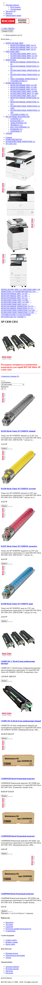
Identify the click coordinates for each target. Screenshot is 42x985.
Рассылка (9, 973)
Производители (12, 953)
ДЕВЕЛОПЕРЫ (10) (18, 123)
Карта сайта (10, 944)
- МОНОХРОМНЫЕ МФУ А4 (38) (19, 293)
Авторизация (15, 9)
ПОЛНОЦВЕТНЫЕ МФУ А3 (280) (24, 93)
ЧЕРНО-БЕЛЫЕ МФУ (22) (11, 289)
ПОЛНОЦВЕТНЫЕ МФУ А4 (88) (23, 91)
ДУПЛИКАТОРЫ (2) (18, 81)
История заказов (12, 969)
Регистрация (15, 7)
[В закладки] (9, 506)
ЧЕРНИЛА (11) (16, 125)
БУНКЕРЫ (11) (16, 129)
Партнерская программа (15, 955)
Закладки (9, 971)
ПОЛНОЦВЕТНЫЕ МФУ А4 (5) (23, 54)
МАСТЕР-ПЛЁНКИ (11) (20, 127)
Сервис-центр (11, 940)
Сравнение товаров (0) (10, 376)
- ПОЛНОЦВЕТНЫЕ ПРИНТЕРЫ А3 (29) (19, 311)
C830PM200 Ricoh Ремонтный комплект (18, 836)
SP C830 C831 (11, 144)
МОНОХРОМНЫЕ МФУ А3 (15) (23, 47)
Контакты (9, 922)
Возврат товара (12, 942)
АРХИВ (9, 133)
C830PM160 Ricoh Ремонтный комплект (18, 779)
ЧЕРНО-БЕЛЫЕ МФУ (14, 43)
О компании (10, 931)
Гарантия (9, 927)
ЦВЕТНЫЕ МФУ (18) (31, 289)
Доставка (9, 925)
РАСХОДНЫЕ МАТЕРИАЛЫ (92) (16, 316)
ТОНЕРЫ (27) (16, 119)
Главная (9, 137)
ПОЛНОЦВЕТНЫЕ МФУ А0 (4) (23, 96)
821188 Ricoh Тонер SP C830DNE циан (17, 604)
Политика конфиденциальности (18, 929)
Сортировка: (6, 382)
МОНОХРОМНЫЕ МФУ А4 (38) (23, 85)
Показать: (5, 387)
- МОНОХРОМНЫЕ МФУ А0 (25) (15, 297)
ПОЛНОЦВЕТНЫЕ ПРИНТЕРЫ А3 (20, 142)
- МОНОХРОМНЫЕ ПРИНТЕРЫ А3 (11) (18, 307)
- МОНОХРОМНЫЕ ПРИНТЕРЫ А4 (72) (17, 305)
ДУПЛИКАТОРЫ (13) (19, 114)
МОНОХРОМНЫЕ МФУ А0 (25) (23, 89)
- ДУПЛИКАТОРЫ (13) (18, 314)
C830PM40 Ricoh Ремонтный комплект (17, 894)
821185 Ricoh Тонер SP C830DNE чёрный (18, 431)
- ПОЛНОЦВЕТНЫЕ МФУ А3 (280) (15, 301)
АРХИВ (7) (21, 317)
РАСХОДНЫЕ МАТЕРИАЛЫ (18, 117)
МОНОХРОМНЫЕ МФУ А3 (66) (23, 87)
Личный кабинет (12, 967)
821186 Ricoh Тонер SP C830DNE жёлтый (18, 489)
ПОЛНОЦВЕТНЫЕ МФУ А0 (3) (23, 58)
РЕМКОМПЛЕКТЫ (14, 83)
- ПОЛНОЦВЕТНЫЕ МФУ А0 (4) (16, 303)
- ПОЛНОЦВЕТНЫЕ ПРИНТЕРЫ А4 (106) (18, 309)
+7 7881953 (7, 28)
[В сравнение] (11, 506)
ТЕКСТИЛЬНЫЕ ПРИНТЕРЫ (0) (24, 79)
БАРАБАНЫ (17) (17, 121)
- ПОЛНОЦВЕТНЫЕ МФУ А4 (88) (15, 299)
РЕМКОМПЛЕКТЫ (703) (25, 292)
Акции (8, 958)
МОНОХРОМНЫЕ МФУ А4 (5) (23, 45)
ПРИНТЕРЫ (11, 60)
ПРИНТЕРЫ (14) (8, 292)
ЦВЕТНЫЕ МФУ (13, 51)
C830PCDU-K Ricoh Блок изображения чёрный (21, 721)
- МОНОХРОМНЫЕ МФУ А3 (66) (15, 295)
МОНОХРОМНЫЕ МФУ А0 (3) (23, 49)
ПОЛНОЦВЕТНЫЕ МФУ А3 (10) (23, 56)
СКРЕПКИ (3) (16, 131)
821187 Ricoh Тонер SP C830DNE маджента (19, 546)
